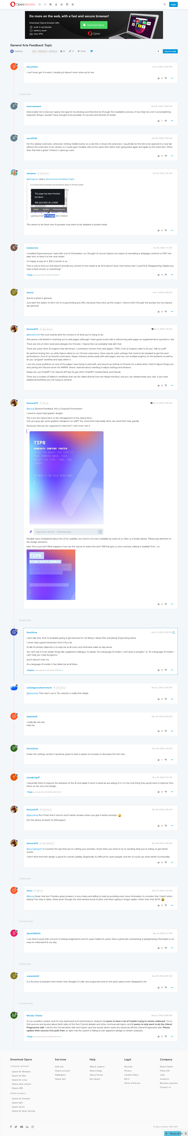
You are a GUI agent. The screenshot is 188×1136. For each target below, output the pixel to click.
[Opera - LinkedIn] (27, 1126)
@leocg (45, 403)
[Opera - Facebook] (11, 1127)
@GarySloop (60, 688)
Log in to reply (170, 51)
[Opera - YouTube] (22, 1126)
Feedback (18, 51)
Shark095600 (34, 933)
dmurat (30, 292)
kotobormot (32, 248)
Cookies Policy (131, 1075)
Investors (164, 1079)
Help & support (97, 1066)
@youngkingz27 (48, 843)
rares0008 (32, 138)
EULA (126, 1079)
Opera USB (17, 1088)
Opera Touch (18, 1107)
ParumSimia (32, 748)
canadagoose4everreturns (39, 687)
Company (166, 1059)
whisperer (31, 173)
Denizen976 (32, 329)
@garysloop (32, 693)
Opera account (62, 1071)
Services (60, 1059)
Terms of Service (132, 1083)
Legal (127, 1059)
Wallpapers (60, 1075)
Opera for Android (21, 1098)
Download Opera (95, 25)
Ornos (29, 890)
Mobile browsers (18, 1093)
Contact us (165, 1087)
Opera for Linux (19, 1080)
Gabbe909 (32, 716)
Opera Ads (60, 1079)
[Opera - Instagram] (32, 1126)
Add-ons (59, 1066)
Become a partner (169, 1083)
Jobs (162, 1075)
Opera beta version (21, 1084)
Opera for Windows (21, 1071)
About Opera (166, 1066)
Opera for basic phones (23, 1111)
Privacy (127, 1071)
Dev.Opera (95, 1079)
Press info (165, 1071)
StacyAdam (32, 67)
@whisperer (44, 173)
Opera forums (96, 1075)
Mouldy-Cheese (34, 1015)
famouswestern (34, 106)
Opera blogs (96, 1071)
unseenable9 (33, 976)
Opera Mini (17, 1102)
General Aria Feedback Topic (60, 179)
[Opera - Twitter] (16, 1126)
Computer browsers (19, 1066)
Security (128, 1066)
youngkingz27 (33, 777)
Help (92, 1059)
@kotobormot (47, 329)
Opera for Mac (19, 1076)
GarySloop (32, 632)
